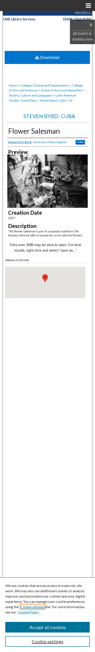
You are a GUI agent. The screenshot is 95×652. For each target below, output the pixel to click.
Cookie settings (32, 607)
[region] (47, 614)
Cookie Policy (28, 612)
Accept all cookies (47, 627)
